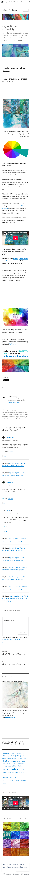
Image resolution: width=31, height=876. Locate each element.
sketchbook (5, 775)
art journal (22, 412)
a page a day (16, 756)
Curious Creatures (20, 761)
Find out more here (14, 344)
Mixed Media (17, 766)
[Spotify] (19, 742)
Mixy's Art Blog (9, 10)
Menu (26, 10)
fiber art (22, 414)
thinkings (6, 777)
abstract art (19, 411)
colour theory (16, 414)
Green (8, 261)
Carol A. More (10, 437)
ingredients (21, 763)
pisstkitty (9, 482)
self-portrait (22, 772)
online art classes (7, 772)
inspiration (5, 416)
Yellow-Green (23, 258)
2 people (10, 498)
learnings (5, 766)
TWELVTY (10, 418)
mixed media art (11, 769)
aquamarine (5, 412)
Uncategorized (11, 411)
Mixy (6, 409)
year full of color (24, 418)
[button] (6, 106)
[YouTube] (11, 742)
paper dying (15, 772)
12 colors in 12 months (9, 753)
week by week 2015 (21, 780)
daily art (5, 763)
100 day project (20, 753)
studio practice (13, 775)
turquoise (4, 418)
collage (24, 758)
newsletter (23, 769)
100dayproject (7, 756)
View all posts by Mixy (14, 402)
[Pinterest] (15, 742)
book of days (18, 758)
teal (21, 416)
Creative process (9, 761)
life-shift (10, 766)
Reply (4, 456)
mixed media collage (14, 416)
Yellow (15, 258)
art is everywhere (14, 412)
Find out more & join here (15, 356)
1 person (10, 451)
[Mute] (23, 808)
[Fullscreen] (26, 808)
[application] (15, 803)
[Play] (5, 808)
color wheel (9, 414)
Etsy (9, 763)
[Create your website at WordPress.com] (15, 2)
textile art (24, 416)
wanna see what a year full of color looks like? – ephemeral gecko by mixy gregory (15, 598)
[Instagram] (8, 742)
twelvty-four (16, 418)
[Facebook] (23, 742)
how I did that (14, 763)
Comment (22, 632)
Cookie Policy (10, 869)
